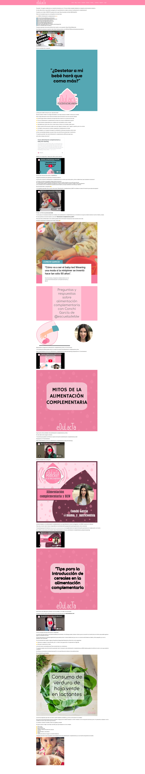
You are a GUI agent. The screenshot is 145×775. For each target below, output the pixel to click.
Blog (76, 2)
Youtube (83, 2)
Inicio (73, 2)
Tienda (91, 2)
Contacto (97, 2)
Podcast (87, 2)
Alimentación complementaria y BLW (58, 528)
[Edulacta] (43, 2)
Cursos (79, 2)
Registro (101, 2)
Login (105, 2)
